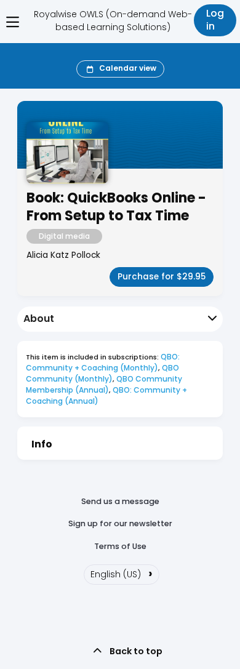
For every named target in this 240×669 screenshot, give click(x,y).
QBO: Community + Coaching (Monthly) (104, 362)
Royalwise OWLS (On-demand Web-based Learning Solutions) (113, 20)
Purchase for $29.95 (162, 276)
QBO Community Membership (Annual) (105, 384)
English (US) (121, 573)
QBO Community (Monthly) (103, 373)
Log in (215, 19)
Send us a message (120, 501)
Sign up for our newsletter (120, 523)
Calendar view (127, 68)
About (38, 318)
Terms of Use (120, 546)
